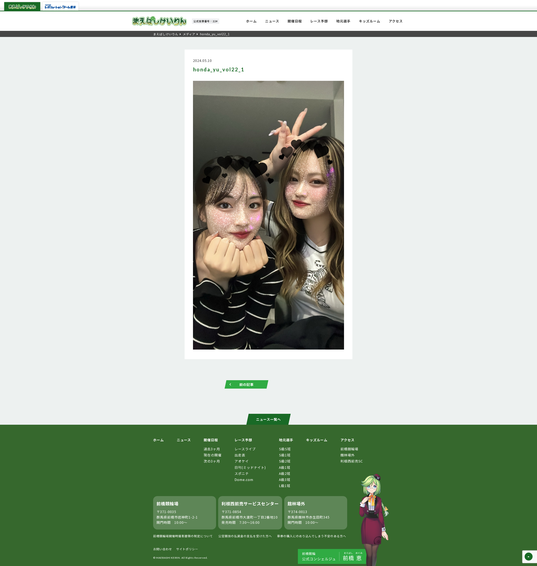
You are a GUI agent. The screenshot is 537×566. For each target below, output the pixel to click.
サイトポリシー (187, 549)
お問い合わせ (162, 549)
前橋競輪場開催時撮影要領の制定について (183, 536)
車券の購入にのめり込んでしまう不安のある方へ (311, 536)
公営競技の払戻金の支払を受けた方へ (245, 536)
